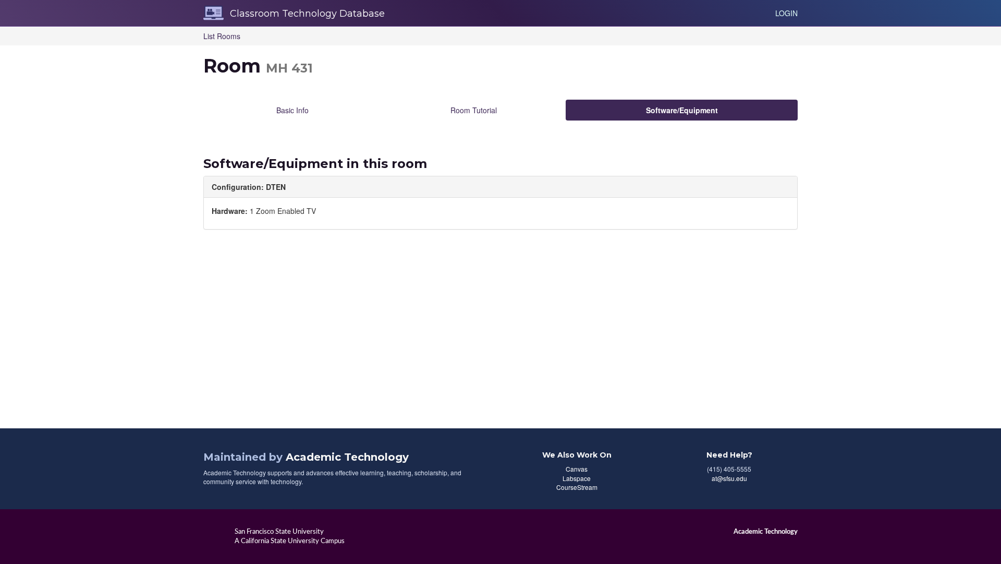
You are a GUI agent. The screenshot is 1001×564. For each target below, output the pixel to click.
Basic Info (292, 110)
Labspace (577, 478)
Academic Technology (347, 457)
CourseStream (576, 487)
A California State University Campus (290, 541)
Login (786, 13)
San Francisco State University (279, 532)
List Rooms (221, 36)
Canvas (577, 468)
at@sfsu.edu (729, 478)
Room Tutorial (473, 110)
